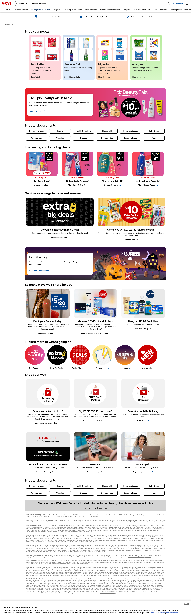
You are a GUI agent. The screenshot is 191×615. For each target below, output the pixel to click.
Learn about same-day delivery (46, 423)
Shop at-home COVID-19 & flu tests (94, 333)
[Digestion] (105, 43)
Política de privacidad (157, 613)
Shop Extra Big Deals (59, 237)
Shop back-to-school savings (130, 239)
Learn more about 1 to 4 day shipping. (139, 557)
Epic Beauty (34, 368)
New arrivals (147, 368)
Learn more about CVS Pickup (94, 421)
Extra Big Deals (56, 368)
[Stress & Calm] (71, 43)
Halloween (124, 368)
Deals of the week (79, 368)
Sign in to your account (142, 472)
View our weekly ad (94, 472)
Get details (159, 575)
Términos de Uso (172, 613)
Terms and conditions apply (108, 593)
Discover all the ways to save (47, 472)
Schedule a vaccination (47, 333)
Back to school (101, 368)
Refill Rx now (142, 421)
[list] (95, 57)
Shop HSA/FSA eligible (142, 329)
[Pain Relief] (37, 43)
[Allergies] (139, 43)
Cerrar (186, 604)
